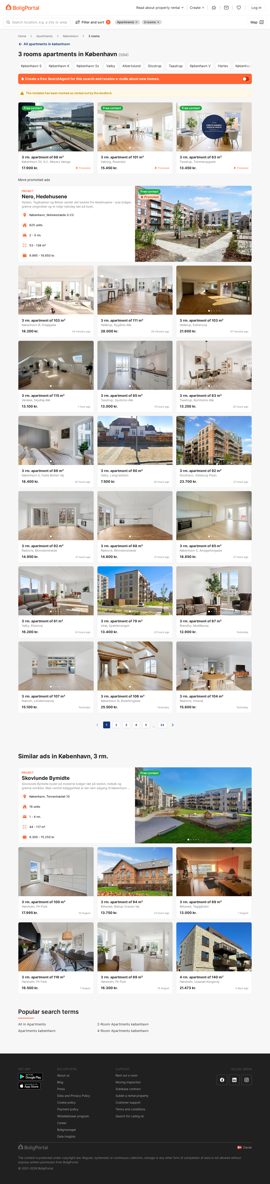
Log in (256, 7)
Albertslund (131, 66)
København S (31, 66)
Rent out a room (127, 1075)
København (70, 36)
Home (22, 36)
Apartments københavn (36, 1031)
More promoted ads (34, 180)
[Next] (172, 725)
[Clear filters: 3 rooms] (158, 22)
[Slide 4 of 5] (58, 147)
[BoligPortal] (22, 7)
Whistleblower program (73, 1116)
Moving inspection (128, 1082)
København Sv (88, 66)
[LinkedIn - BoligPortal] (234, 1080)
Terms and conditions (130, 1109)
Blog (60, 1082)
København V (200, 66)
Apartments (44, 36)
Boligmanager (66, 1129)
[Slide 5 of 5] (61, 147)
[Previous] (97, 725)
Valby (110, 66)
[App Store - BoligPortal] (29, 1085)
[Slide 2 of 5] (53, 147)
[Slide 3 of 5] (56, 147)
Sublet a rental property (132, 1095)
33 (162, 725)
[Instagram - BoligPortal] (246, 1080)
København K (59, 66)
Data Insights (66, 1136)
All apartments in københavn (47, 44)
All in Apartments (32, 1024)
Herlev (223, 66)
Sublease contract (128, 1089)
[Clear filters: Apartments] (136, 22)
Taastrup (176, 66)
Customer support (128, 1102)
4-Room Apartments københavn (122, 1031)
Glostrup (155, 66)
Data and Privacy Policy (73, 1095)
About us (63, 1075)
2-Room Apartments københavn (122, 1024)
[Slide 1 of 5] (51, 147)
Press (61, 1089)
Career (61, 1123)
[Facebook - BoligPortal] (222, 1080)
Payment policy (67, 1109)
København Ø (245, 66)
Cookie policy (66, 1102)
